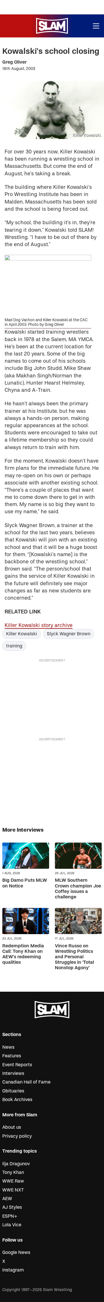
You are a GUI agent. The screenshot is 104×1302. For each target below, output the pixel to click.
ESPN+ (9, 1216)
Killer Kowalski (21, 633)
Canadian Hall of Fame (26, 1082)
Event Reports (17, 1064)
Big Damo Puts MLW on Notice (24, 883)
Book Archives (17, 1099)
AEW (7, 1198)
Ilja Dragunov (16, 1163)
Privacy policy (17, 1136)
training (14, 646)
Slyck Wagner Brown (68, 633)
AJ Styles (12, 1207)
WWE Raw (13, 1181)
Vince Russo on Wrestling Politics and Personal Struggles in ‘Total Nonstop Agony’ (74, 957)
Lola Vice (11, 1224)
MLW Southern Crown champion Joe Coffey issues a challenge (78, 889)
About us (11, 1127)
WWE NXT (13, 1190)
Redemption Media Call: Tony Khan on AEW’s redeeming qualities (23, 954)
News (8, 1047)
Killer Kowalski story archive (39, 625)
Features (11, 1055)
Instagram (13, 1270)
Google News (16, 1252)
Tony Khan (13, 1172)
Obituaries (13, 1091)
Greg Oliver (14, 62)
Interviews (13, 1073)
